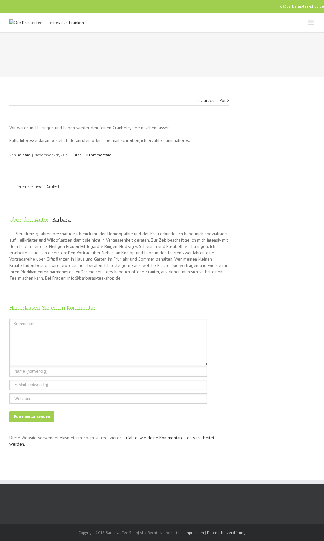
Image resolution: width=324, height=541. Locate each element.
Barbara (23, 154)
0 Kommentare (98, 154)
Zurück (207, 100)
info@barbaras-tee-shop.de (300, 6)
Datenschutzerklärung (226, 532)
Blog (78, 154)
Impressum (194, 532)
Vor (223, 100)
